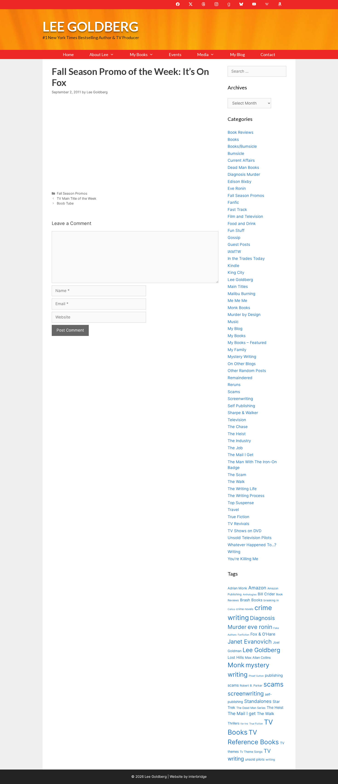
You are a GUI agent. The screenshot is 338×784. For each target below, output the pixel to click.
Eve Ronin (237, 188)
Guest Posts (239, 244)
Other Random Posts (247, 370)
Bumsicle (236, 153)
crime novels (244, 609)
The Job (235, 448)
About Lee (98, 54)
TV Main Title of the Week (76, 198)
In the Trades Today (246, 258)
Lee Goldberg (90, 26)
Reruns (234, 384)
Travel (233, 509)
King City (236, 272)
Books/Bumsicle (242, 146)
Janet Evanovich (250, 641)
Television (237, 420)
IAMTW (234, 251)
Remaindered (240, 377)
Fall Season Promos (72, 193)
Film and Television (245, 216)
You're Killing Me (243, 559)
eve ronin (260, 626)
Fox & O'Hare (262, 634)
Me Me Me (237, 300)
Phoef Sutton (256, 675)
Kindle (233, 265)
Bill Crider (266, 594)
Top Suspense (241, 502)
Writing (234, 551)
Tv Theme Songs (251, 751)
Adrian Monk (237, 588)
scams (274, 684)
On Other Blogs (242, 363)
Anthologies (250, 594)
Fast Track (237, 209)
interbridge (198, 776)
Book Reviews (240, 132)
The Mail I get (242, 713)
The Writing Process (246, 495)
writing (270, 759)
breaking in (271, 600)
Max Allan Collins (258, 657)
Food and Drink (242, 223)
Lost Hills (236, 657)
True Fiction (238, 516)
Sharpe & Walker (243, 412)
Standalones (258, 701)
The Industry (239, 440)
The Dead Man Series (251, 708)
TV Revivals (238, 523)
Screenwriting (240, 398)
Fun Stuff (236, 230)
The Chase (238, 426)
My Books (139, 54)
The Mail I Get (240, 454)
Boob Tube (65, 203)
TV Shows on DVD (244, 530)
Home (68, 54)
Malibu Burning (241, 293)
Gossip (234, 237)
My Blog (237, 54)
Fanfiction (243, 634)
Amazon (257, 588)
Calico (231, 609)
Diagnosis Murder (244, 174)
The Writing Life (242, 488)
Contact (268, 54)
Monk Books (239, 307)
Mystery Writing (242, 356)
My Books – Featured (247, 342)
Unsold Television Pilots (250, 537)
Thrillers (233, 723)
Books (233, 139)
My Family (237, 349)
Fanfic (233, 202)
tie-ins (244, 723)
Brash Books (251, 600)
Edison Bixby (239, 181)
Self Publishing (241, 405)
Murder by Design (244, 314)
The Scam (237, 474)
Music (233, 321)
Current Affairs (241, 160)
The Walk (236, 481)
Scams (234, 391)
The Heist (237, 434)
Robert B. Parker (251, 685)
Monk (236, 665)
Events (175, 54)
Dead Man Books (243, 167)
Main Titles (238, 286)
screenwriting (246, 693)
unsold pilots (254, 759)
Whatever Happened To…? (252, 545)
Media (203, 54)
